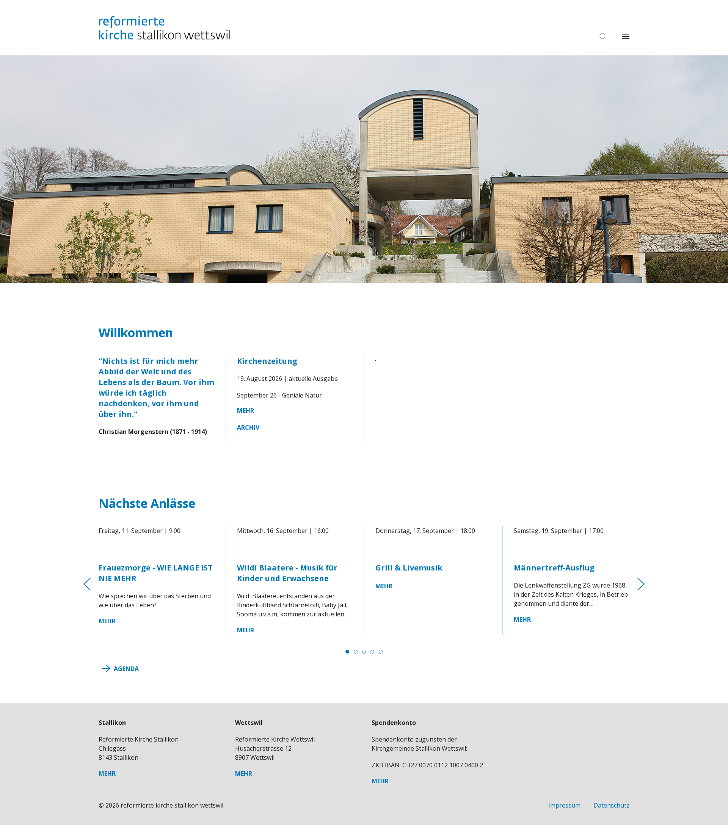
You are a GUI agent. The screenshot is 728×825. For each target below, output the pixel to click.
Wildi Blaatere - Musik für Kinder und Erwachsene (287, 573)
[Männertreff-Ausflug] (571, 548)
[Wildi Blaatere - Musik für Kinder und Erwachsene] (295, 548)
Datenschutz (611, 805)
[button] (599, 36)
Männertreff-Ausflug (554, 568)
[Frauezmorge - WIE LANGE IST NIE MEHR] (156, 548)
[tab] (347, 652)
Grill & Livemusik (408, 568)
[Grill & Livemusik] (433, 548)
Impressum (565, 805)
